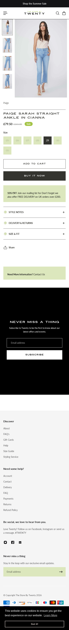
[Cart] (64, 13)
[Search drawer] (57, 13)
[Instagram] (5, 542)
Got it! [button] (34, 624)
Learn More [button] (50, 615)
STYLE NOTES (16, 212)
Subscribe (34, 354)
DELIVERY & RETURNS (21, 223)
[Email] (20, 542)
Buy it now (34, 175)
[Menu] (5, 13)
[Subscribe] (61, 571)
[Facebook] (12, 542)
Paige (6, 103)
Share (12, 247)
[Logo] (34, 13)
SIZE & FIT (14, 233)
